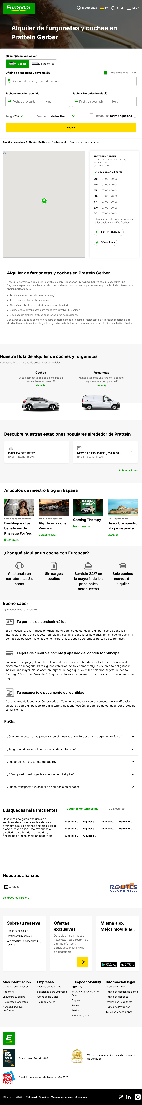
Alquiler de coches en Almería (89, 828)
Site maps (81, 1097)
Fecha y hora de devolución (90, 93)
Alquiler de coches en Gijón (125, 821)
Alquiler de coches (14, 142)
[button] (44, 201)
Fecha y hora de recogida (22, 93)
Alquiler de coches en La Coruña (89, 821)
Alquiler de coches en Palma (71, 835)
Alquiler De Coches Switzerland (47, 142)
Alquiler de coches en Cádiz (71, 828)
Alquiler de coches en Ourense (107, 821)
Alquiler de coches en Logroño (71, 821)
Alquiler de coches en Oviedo (89, 835)
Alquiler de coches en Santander (107, 828)
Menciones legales (62, 1097)
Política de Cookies (37, 1097)
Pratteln (74, 142)
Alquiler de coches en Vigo (125, 828)
